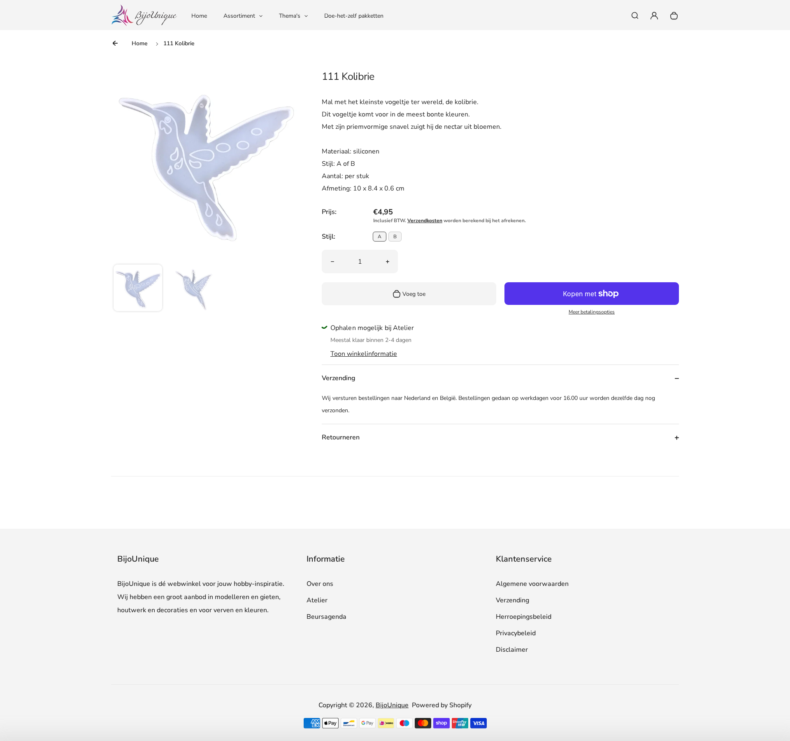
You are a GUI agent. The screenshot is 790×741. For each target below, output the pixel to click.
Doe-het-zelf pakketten (353, 16)
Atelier (317, 600)
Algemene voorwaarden (532, 583)
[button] (138, 289)
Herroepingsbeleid (523, 616)
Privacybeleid (516, 633)
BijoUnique (392, 705)
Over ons (320, 583)
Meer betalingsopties (592, 312)
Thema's (289, 16)
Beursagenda (326, 616)
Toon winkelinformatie (363, 353)
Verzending (512, 600)
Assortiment (239, 16)
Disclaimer (512, 649)
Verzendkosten (424, 220)
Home (199, 16)
